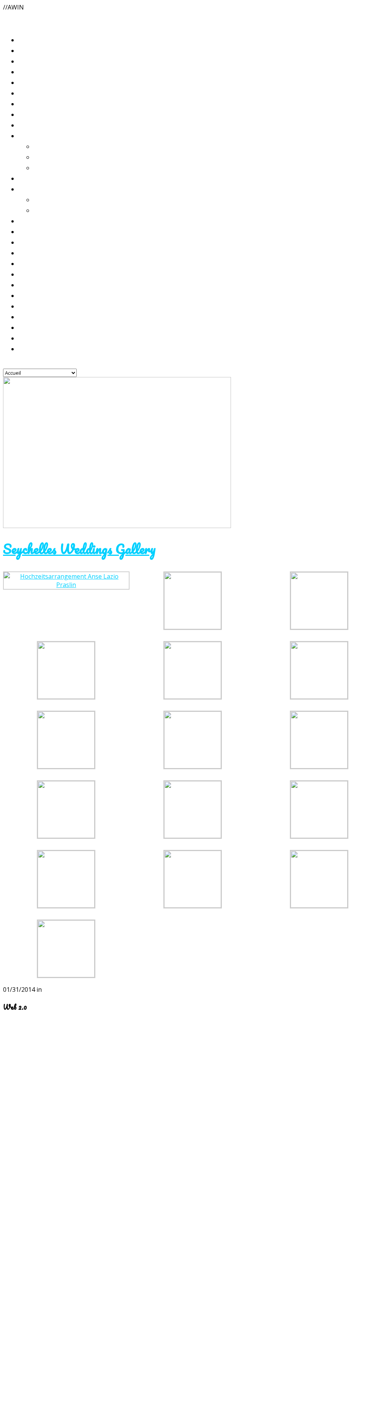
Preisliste (31, 135)
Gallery (28, 103)
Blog (24, 39)
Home (26, 61)
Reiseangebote (38, 231)
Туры (25, 263)
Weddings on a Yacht (62, 210)
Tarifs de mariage (42, 178)
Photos (28, 114)
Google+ (15, 1148)
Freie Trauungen (56, 156)
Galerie (28, 92)
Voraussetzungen (41, 295)
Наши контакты (41, 348)
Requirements (37, 284)
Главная (30, 82)
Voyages (29, 242)
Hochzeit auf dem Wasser (69, 167)
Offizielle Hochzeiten (63, 146)
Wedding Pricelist (44, 188)
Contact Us (34, 316)
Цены (26, 220)
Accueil (28, 50)
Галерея (30, 124)
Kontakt (30, 337)
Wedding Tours (39, 252)
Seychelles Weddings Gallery (79, 548)
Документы (36, 306)
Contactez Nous (39, 327)
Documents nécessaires (49, 274)
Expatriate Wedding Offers (71, 199)
